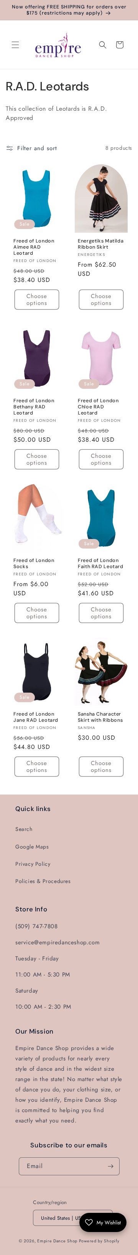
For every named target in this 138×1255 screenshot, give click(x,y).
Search (24, 829)
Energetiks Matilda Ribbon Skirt (100, 244)
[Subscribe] (110, 1166)
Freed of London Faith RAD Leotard (100, 563)
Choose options (36, 299)
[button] (15, 44)
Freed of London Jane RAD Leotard (35, 717)
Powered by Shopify (99, 1241)
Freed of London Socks (33, 563)
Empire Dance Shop (58, 1241)
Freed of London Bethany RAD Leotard (33, 406)
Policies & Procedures (43, 881)
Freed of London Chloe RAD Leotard (98, 406)
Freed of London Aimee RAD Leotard (33, 247)
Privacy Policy (32, 864)
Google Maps (32, 846)
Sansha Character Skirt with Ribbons (100, 717)
